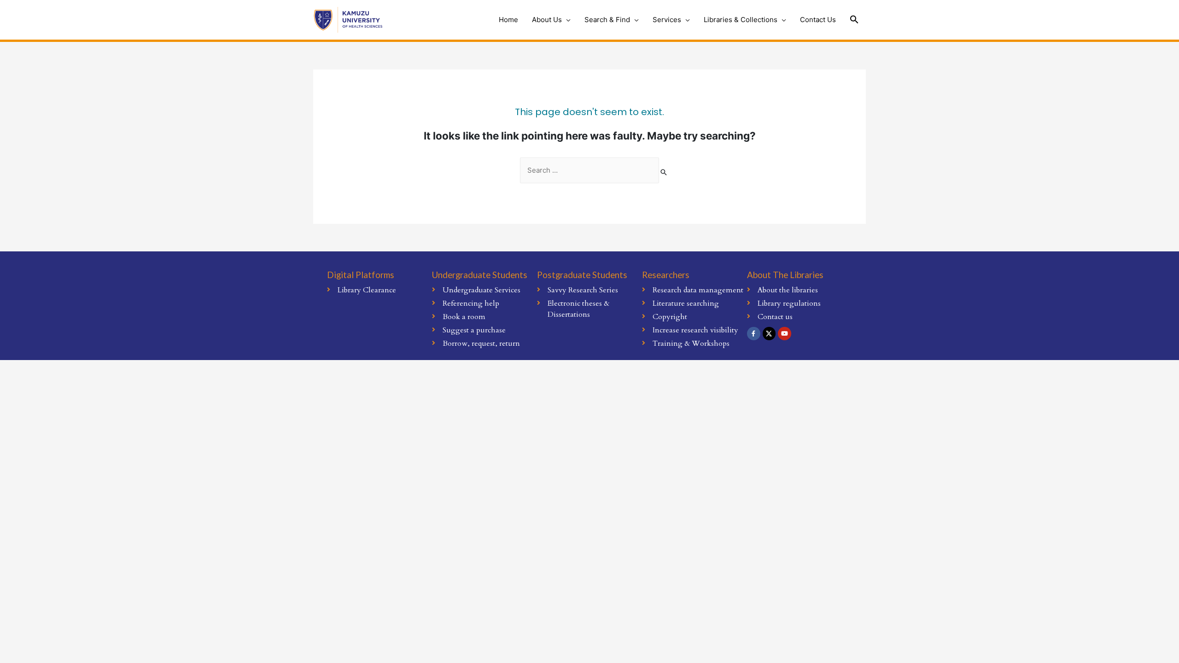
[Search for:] (589, 170)
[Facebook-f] (753, 333)
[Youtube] (784, 333)
